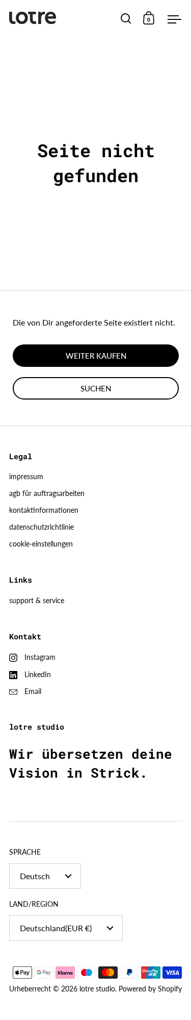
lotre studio (97, 989)
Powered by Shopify (150, 989)
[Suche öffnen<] (126, 18)
